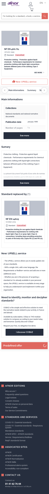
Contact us (9, 480)
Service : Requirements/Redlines (18, 437)
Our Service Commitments (16, 411)
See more (38, 73)
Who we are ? (10, 391)
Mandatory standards (14, 431)
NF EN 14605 (12, 219)
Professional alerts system (16, 465)
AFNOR (8, 452)
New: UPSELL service (24, 81)
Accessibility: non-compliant (17, 468)
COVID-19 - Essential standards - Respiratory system (24, 427)
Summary (31, 90)
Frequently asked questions (16, 394)
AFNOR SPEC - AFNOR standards (19, 434)
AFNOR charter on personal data (19, 404)
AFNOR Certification (13, 456)
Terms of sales (11, 407)
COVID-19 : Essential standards (18, 422)
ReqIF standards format (15, 440)
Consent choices (12, 401)
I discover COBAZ (24, 332)
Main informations (16, 90)
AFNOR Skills (10, 462)
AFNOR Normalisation (14, 459)
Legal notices (10, 398)
